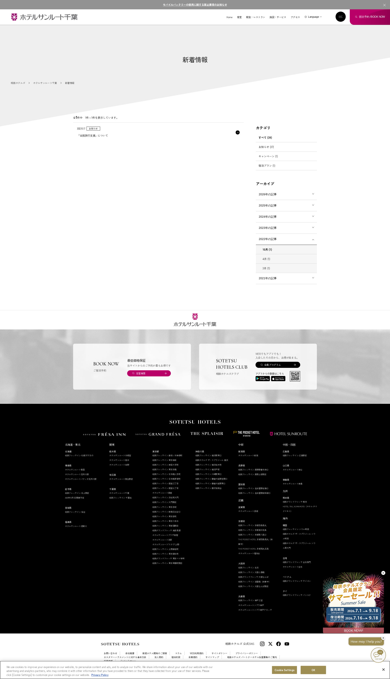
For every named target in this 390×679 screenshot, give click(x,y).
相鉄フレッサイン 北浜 (248, 567)
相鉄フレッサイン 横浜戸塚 (207, 469)
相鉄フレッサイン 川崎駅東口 (208, 474)
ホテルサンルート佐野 (119, 464)
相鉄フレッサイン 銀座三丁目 (165, 483)
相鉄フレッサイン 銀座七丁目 (165, 488)
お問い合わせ (110, 653)
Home (229, 17)
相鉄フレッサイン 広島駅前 (295, 455)
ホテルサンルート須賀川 (76, 526)
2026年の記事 (268, 194)
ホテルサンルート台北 (292, 566)
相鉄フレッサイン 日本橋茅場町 (166, 478)
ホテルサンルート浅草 (162, 539)
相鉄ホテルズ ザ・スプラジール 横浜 (211, 460)
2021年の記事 (268, 278)
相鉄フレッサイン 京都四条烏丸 (252, 525)
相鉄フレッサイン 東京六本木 (165, 521)
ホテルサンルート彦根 (248, 511)
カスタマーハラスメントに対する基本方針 (125, 657)
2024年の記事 (268, 216)
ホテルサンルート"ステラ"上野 (165, 544)
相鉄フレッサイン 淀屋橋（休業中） (254, 581)
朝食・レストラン (255, 17)
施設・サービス (278, 17)
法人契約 (158, 657)
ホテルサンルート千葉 (119, 492)
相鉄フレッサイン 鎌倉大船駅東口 (210, 483)
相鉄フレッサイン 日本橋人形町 (166, 474)
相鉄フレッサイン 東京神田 (164, 460)
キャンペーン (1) (268, 156)
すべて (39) (265, 137)
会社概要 (129, 653)
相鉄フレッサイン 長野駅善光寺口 (253, 469)
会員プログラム (272, 364)
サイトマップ (212, 657)
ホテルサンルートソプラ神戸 (251, 605)
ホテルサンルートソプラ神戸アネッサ (255, 609)
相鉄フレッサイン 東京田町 (164, 516)
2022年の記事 (268, 239)
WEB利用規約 (197, 653)
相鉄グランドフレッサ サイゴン (297, 580)
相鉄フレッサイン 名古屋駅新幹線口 (254, 492)
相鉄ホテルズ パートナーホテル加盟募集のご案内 (252, 657)
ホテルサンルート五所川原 (77, 474)
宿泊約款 (175, 657)
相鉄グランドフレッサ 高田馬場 (166, 530)
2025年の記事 (268, 205)
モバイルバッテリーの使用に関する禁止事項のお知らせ (195, 5)
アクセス (295, 17)
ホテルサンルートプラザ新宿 (165, 535)
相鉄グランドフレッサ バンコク (297, 594)
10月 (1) (267, 249)
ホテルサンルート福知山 (249, 553)
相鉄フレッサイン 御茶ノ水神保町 (167, 455)
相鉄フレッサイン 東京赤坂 (164, 506)
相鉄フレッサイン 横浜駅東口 (208, 455)
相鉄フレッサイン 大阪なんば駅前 (253, 586)
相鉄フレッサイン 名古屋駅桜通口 (253, 488)
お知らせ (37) (266, 147)
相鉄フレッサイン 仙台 (75, 511)
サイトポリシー (219, 653)
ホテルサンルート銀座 (162, 492)
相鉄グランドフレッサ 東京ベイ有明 (168, 558)
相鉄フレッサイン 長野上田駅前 (252, 474)
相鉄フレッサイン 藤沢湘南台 (208, 488)
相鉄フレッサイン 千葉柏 (120, 497)
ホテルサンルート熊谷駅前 (121, 478)
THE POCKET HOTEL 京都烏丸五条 (253, 548)
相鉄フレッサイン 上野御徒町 (165, 549)
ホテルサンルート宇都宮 (120, 455)
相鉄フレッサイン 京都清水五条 (252, 529)
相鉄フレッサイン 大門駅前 (164, 502)
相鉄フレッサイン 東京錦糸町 (165, 553)
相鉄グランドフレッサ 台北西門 (297, 562)
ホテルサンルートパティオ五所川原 (80, 478)
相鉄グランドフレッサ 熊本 (295, 501)
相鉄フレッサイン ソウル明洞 (296, 529)
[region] (195, 670)
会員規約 (192, 657)
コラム (178, 653)
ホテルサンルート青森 (75, 469)
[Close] (383, 669)
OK (313, 670)
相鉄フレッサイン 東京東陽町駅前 (167, 563)
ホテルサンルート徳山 (292, 469)
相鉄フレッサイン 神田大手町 (165, 464)
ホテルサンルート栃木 (119, 460)
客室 (239, 17)
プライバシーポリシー (246, 653)
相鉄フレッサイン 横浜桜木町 (208, 464)
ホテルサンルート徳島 (292, 483)
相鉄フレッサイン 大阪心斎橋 (251, 572)
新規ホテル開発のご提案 (154, 653)
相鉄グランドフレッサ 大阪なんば (253, 576)
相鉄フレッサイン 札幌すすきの (79, 455)
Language (313, 16)
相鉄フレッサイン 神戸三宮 (250, 600)
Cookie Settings (285, 670)
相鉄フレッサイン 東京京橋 (164, 469)
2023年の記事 (268, 227)
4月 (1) (266, 259)
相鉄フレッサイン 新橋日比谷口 (166, 511)
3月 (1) (266, 268)
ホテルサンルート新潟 (248, 455)
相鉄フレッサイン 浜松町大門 (165, 497)
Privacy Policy (99, 675)
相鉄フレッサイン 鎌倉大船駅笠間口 (211, 478)
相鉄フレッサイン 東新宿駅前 (165, 525)
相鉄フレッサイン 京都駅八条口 (252, 534)
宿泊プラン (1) (267, 165)
